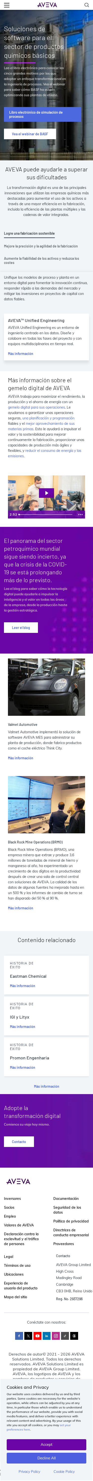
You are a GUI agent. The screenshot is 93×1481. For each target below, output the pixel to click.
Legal (8, 1256)
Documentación (66, 1198)
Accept (46, 1444)
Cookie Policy (64, 1471)
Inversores (12, 1198)
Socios (9, 1207)
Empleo (10, 1216)
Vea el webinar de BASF (30, 134)
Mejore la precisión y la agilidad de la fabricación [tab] (41, 246)
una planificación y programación (48, 418)
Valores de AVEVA (19, 1225)
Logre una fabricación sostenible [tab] (29, 233)
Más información (20, 353)
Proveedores (63, 1244)
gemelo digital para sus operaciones (36, 407)
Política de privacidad (71, 1221)
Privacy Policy (29, 1471)
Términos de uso (17, 1265)
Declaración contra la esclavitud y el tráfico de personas (21, 1239)
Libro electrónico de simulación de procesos (36, 114)
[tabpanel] (46, 320)
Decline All (46, 1458)
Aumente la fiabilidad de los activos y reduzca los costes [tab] (41, 260)
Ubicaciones (14, 1274)
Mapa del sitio (15, 1297)
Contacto (19, 1142)
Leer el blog (21, 628)
